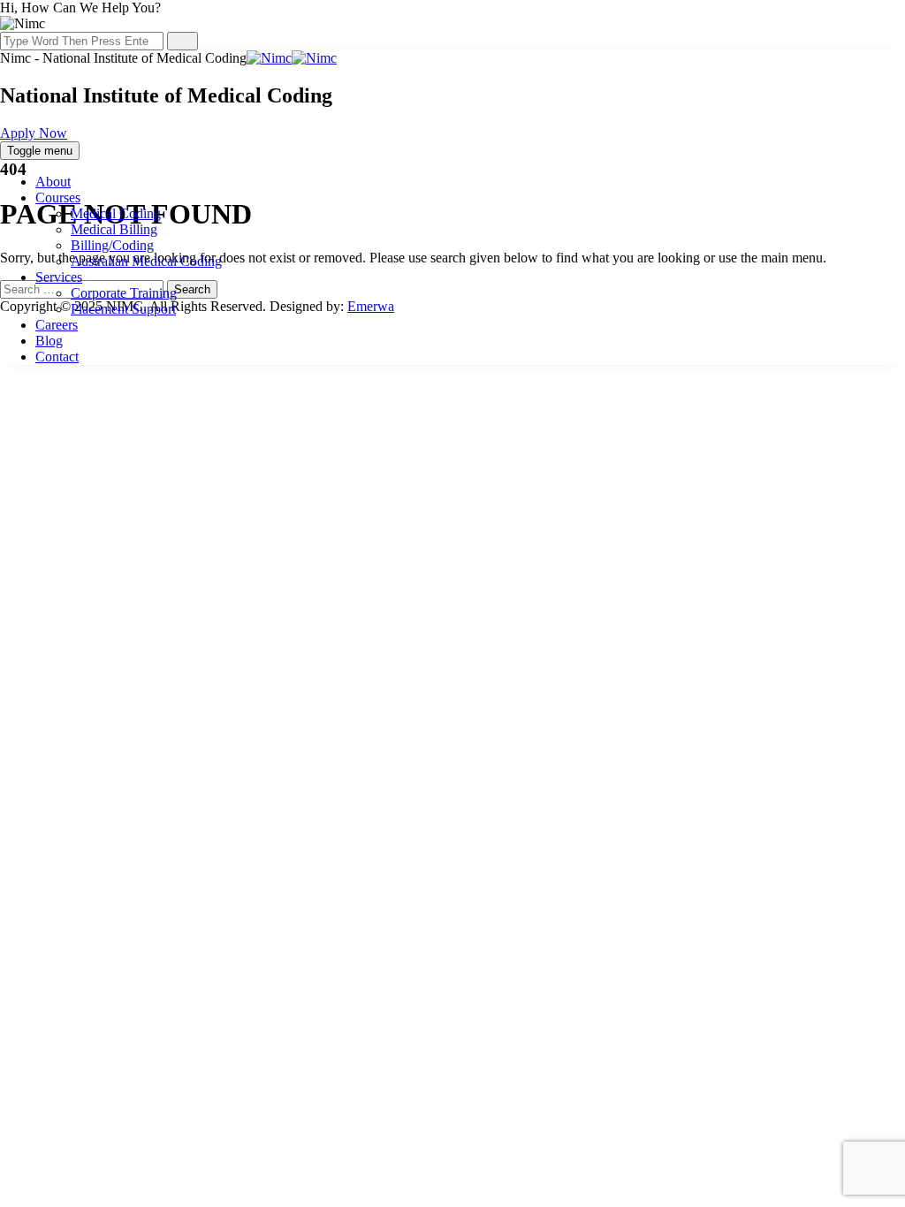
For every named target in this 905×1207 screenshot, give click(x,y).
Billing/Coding (112, 245)
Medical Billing (114, 229)
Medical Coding (116, 213)
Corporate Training (124, 292)
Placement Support (123, 308)
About (53, 181)
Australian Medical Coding (146, 261)
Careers (56, 324)
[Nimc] (292, 57)
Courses (57, 197)
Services (58, 277)
